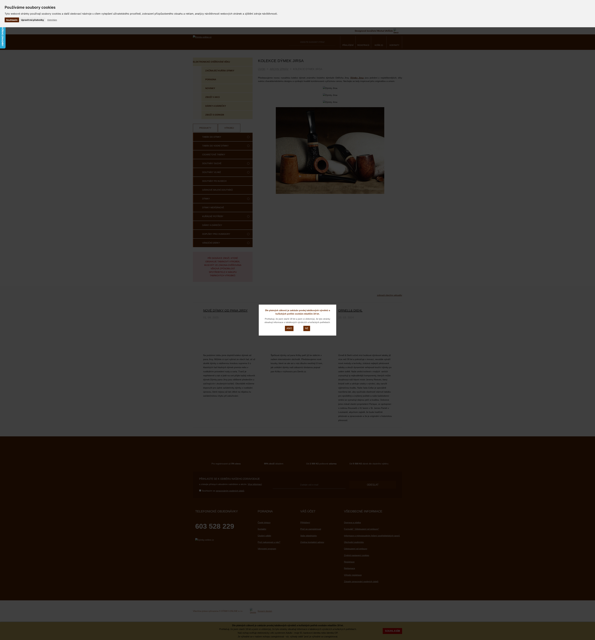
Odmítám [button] (52, 20)
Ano (289, 328)
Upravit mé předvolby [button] (32, 20)
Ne (307, 328)
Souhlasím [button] (12, 20)
